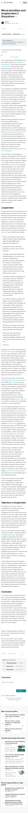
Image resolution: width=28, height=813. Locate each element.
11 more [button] (23, 34)
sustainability (10, 219)
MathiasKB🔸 (8, 758)
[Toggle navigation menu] (2, 2)
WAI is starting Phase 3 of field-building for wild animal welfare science (14, 768)
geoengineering (10, 535)
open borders (14, 165)
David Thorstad (19, 666)
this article (4, 232)
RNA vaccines (13, 382)
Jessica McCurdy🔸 (10, 805)
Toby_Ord (21, 663)
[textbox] (13, 685)
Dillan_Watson (8, 791)
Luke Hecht (7, 770)
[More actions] (25, 28)
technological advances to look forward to (13, 380)
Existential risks (18, 411)
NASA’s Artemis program (8, 351)
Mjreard (7, 797)
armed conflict (16, 434)
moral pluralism (5, 66)
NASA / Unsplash (14, 57)
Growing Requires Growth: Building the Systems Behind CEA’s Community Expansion (13, 802)
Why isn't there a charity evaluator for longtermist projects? (12, 722)
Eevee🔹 (7, 22)
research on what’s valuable (13, 471)
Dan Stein (7, 744)
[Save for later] (19, 28)
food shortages (5, 434)
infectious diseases (12, 423)
